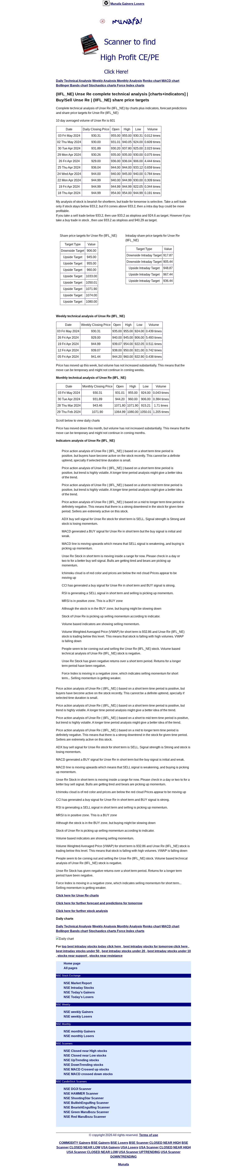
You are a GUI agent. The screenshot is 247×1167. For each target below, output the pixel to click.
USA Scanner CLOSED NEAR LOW (92, 1152)
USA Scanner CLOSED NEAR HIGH (165, 1147)
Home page (72, 963)
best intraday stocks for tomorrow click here (155, 946)
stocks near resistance (106, 955)
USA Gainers (110, 1147)
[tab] (106, 3)
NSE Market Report (78, 983)
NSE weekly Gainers (78, 1012)
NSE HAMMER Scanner (81, 1093)
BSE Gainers (100, 1142)
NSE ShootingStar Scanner (84, 1098)
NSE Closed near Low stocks (85, 1055)
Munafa (116, 3)
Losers (139, 3)
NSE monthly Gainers (79, 1031)
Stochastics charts (103, 85)
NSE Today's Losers (79, 997)
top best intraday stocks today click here (92, 946)
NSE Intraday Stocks (79, 987)
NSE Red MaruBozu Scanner (85, 1116)
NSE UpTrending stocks (81, 1060)
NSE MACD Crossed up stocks (86, 1069)
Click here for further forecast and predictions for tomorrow (99, 903)
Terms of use (148, 1135)
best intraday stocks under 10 (169, 951)
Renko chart (152, 80)
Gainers (128, 3)
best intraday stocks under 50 (78, 951)
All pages (70, 968)
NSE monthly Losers (79, 1036)
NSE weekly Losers (78, 1016)
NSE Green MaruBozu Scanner (86, 1112)
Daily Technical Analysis (73, 80)
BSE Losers (119, 1142)
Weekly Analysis (104, 80)
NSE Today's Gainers (79, 992)
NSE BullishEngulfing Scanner (86, 1102)
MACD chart (170, 80)
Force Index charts (130, 85)
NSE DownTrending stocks (83, 1064)
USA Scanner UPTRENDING (139, 1152)
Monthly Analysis (129, 80)
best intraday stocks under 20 (124, 951)
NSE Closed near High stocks (85, 1051)
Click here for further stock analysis (82, 911)
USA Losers (129, 1147)
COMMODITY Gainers (74, 1142)
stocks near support (73, 955)
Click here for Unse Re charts (77, 895)
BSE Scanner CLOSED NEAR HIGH (155, 1142)
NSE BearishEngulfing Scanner (87, 1107)
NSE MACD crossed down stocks (88, 1074)
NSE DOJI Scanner (77, 1089)
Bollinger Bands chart (72, 85)
